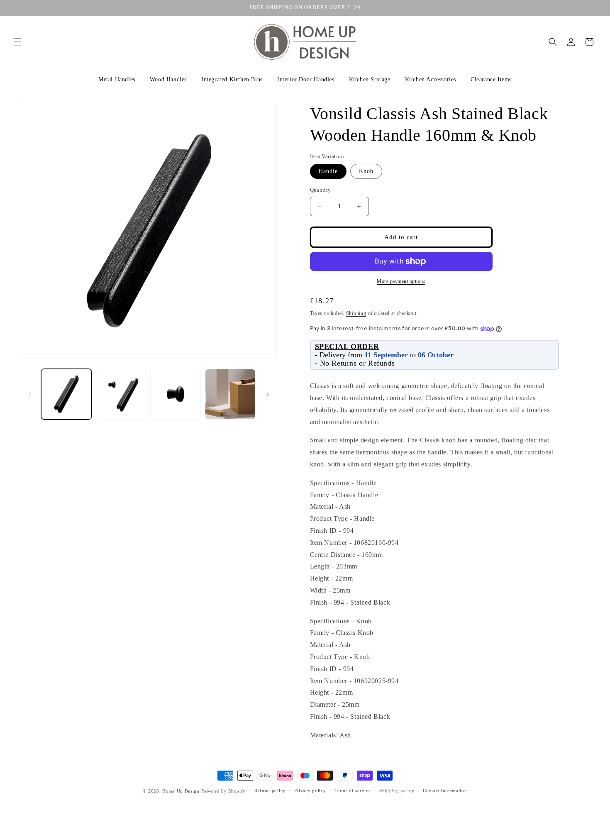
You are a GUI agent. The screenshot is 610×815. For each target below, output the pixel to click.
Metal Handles (116, 79)
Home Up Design (181, 790)
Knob (366, 171)
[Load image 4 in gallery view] (230, 394)
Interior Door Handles (305, 79)
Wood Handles (168, 79)
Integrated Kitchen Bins (232, 79)
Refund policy (269, 790)
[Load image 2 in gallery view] (121, 394)
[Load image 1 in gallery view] (66, 394)
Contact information (445, 790)
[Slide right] (268, 394)
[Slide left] (30, 394)
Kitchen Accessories (430, 79)
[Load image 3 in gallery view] (175, 394)
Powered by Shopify (223, 790)
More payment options (401, 281)
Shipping (356, 313)
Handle (328, 171)
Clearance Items (491, 79)
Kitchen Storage (369, 79)
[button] (17, 42)
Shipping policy (397, 790)
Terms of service (352, 790)
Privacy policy (310, 790)
